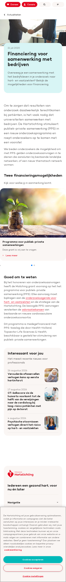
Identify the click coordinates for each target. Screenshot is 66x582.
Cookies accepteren (32, 559)
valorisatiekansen (33, 309)
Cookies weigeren (33, 568)
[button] (31, 265)
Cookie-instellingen (33, 576)
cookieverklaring (13, 549)
